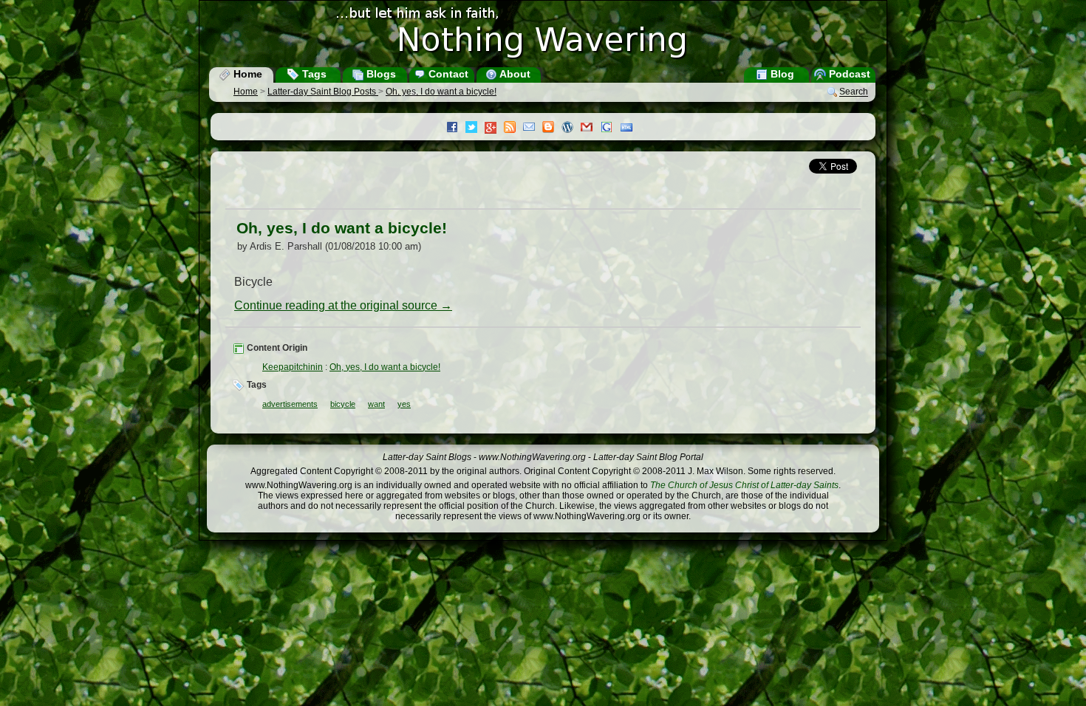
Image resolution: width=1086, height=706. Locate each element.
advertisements (290, 404)
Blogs (379, 74)
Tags (313, 74)
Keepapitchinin (292, 367)
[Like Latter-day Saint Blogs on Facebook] (455, 128)
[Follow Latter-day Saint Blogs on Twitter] (475, 128)
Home (246, 74)
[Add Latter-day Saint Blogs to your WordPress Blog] (571, 128)
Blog (781, 74)
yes (404, 404)
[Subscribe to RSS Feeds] (513, 128)
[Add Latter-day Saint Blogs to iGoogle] (610, 128)
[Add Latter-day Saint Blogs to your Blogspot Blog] (551, 128)
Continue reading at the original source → (343, 305)
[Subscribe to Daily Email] (532, 128)
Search (853, 92)
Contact (447, 74)
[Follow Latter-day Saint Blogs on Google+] (494, 129)
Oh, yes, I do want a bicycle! (441, 91)
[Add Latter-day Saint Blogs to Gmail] (590, 128)
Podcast (848, 74)
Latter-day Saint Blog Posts (322, 91)
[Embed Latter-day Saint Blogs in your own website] (630, 128)
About (513, 74)
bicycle (342, 404)
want (376, 404)
